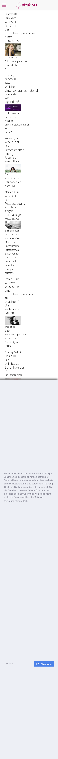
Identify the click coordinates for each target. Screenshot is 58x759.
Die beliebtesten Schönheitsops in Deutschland (15, 367)
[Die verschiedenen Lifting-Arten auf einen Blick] (13, 168)
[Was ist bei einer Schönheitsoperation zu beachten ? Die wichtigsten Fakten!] (13, 320)
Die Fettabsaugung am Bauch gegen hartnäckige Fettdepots (15, 208)
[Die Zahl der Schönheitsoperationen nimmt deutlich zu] (13, 49)
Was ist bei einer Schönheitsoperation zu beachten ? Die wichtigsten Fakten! (19, 299)
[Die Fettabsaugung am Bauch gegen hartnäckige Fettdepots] (13, 224)
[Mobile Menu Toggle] (4, 5)
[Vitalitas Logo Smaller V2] (26, 5)
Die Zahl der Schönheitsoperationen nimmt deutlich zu (20, 33)
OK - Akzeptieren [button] (44, 664)
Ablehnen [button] (9, 664)
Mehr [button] (25, 501)
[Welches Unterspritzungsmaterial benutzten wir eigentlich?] (13, 107)
